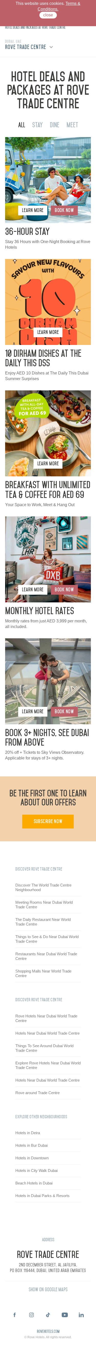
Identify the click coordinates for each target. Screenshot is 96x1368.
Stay (37, 125)
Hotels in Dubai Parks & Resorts (42, 1195)
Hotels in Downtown (32, 1158)
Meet (72, 125)
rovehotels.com (48, 1332)
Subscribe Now (48, 821)
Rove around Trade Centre (37, 1093)
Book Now (64, 210)
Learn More (33, 210)
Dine (54, 125)
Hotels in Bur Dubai (31, 1145)
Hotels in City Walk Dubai (36, 1170)
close (48, 15)
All (21, 125)
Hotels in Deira (27, 1133)
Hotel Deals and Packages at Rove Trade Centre (35, 27)
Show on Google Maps (48, 1290)
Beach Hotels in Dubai (33, 1183)
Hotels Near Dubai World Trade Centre (47, 1033)
